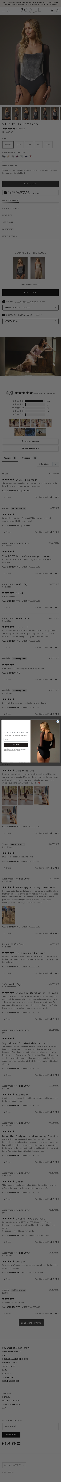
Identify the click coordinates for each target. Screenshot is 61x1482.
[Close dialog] (57, 721)
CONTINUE (16, 745)
